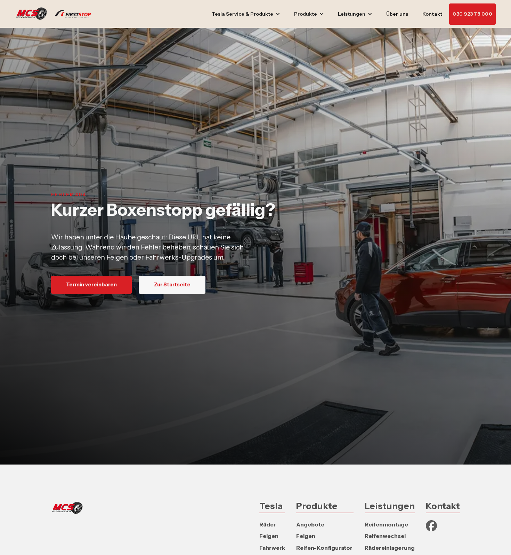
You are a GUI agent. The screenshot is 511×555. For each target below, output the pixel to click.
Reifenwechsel (385, 535)
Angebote (310, 524)
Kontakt (432, 14)
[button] (246, 14)
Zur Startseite (172, 285)
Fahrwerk (272, 547)
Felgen (268, 535)
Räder (267, 524)
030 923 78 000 (472, 14)
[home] (56, 14)
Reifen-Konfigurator (324, 547)
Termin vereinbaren (91, 285)
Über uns (397, 14)
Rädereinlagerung (390, 547)
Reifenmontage (386, 524)
